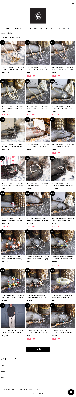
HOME (7, 28)
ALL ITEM (27, 28)
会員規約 (37, 389)
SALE (2, 377)
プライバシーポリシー (8, 389)
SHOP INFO (16, 28)
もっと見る (38, 349)
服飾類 (3, 371)
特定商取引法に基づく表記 (24, 389)
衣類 (2, 365)
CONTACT (49, 28)
